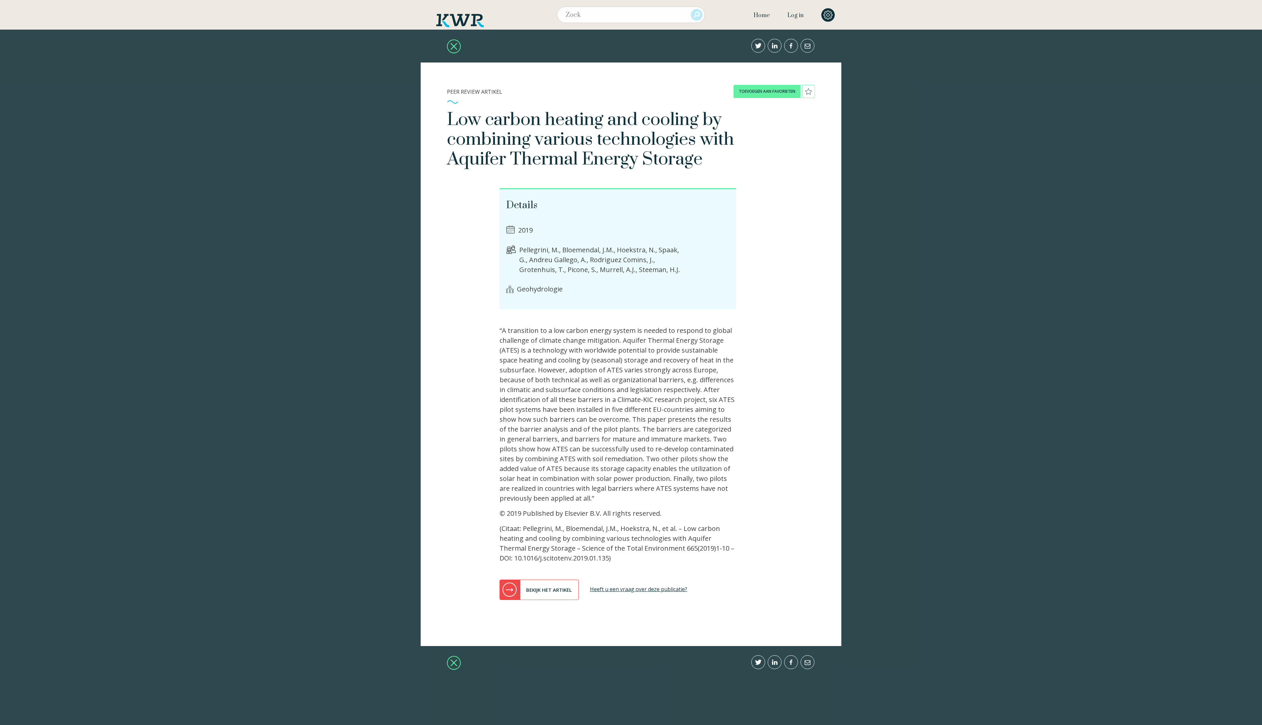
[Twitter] (758, 46)
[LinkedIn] (775, 46)
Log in (795, 15)
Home (762, 15)
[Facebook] (791, 46)
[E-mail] (807, 46)
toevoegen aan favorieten (767, 91)
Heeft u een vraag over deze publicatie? (638, 589)
